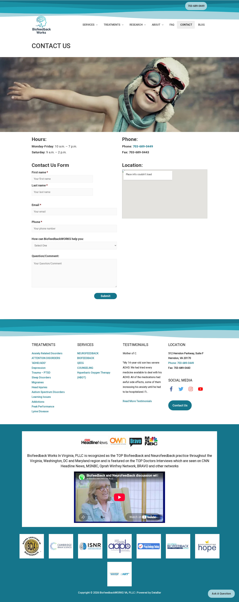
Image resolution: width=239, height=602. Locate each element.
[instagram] (192, 389)
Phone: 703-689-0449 (181, 363)
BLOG (201, 24)
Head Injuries (39, 387)
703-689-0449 (196, 6)
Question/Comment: (45, 256)
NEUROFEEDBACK (88, 353)
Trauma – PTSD (41, 372)
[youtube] (202, 389)
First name (40, 172)
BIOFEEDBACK (85, 358)
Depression (39, 367)
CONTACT (186, 24)
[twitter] (182, 389)
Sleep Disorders (41, 377)
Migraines (38, 382)
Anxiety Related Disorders (47, 353)
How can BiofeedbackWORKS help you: (58, 239)
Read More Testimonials (137, 401)
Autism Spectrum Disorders (48, 392)
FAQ (172, 24)
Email (36, 205)
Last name (40, 185)
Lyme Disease (40, 411)
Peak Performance (43, 406)
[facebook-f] (172, 389)
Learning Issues (41, 396)
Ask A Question (221, 593)
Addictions (38, 401)
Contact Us (180, 405)
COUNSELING (85, 367)
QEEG (80, 363)
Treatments (112, 24)
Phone (37, 222)
